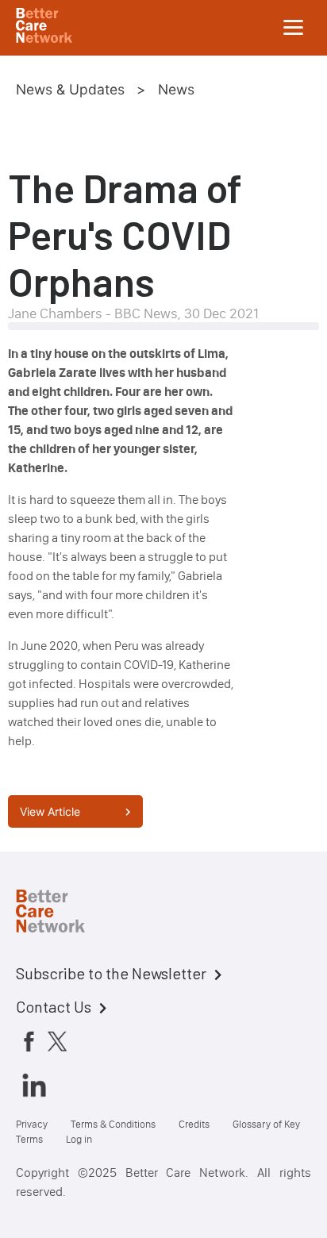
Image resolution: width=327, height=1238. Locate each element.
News (176, 89)
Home (63, 913)
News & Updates (70, 89)
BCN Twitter (57, 1041)
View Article (50, 811)
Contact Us (53, 1006)
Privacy (32, 1124)
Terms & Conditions (113, 1124)
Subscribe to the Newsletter (111, 972)
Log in (79, 1139)
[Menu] (293, 27)
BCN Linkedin (34, 1085)
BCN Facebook (28, 1041)
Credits (194, 1124)
